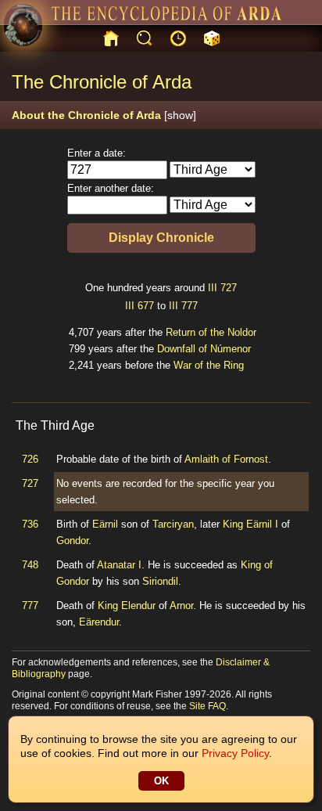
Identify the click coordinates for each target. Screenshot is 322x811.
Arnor (181, 605)
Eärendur (99, 622)
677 (146, 306)
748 (30, 565)
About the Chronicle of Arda (104, 115)
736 (30, 524)
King (233, 524)
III (212, 288)
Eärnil (105, 524)
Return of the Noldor (211, 332)
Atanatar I (119, 565)
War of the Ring (209, 365)
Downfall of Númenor (204, 349)
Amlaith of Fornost (226, 459)
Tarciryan (173, 524)
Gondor (72, 540)
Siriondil (160, 581)
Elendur (138, 605)
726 (30, 459)
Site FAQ (207, 706)
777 (189, 306)
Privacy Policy (235, 753)
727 (228, 288)
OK (161, 781)
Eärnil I (262, 524)
